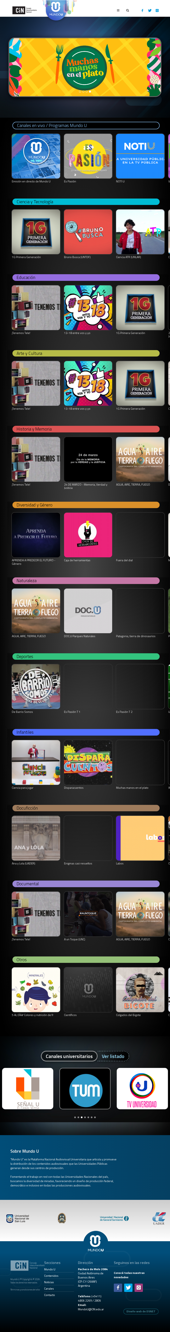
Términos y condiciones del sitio (25, 1289)
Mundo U (49, 1269)
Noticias (49, 1282)
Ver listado (113, 1056)
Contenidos (51, 1275)
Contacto (49, 1295)
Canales (49, 1288)
